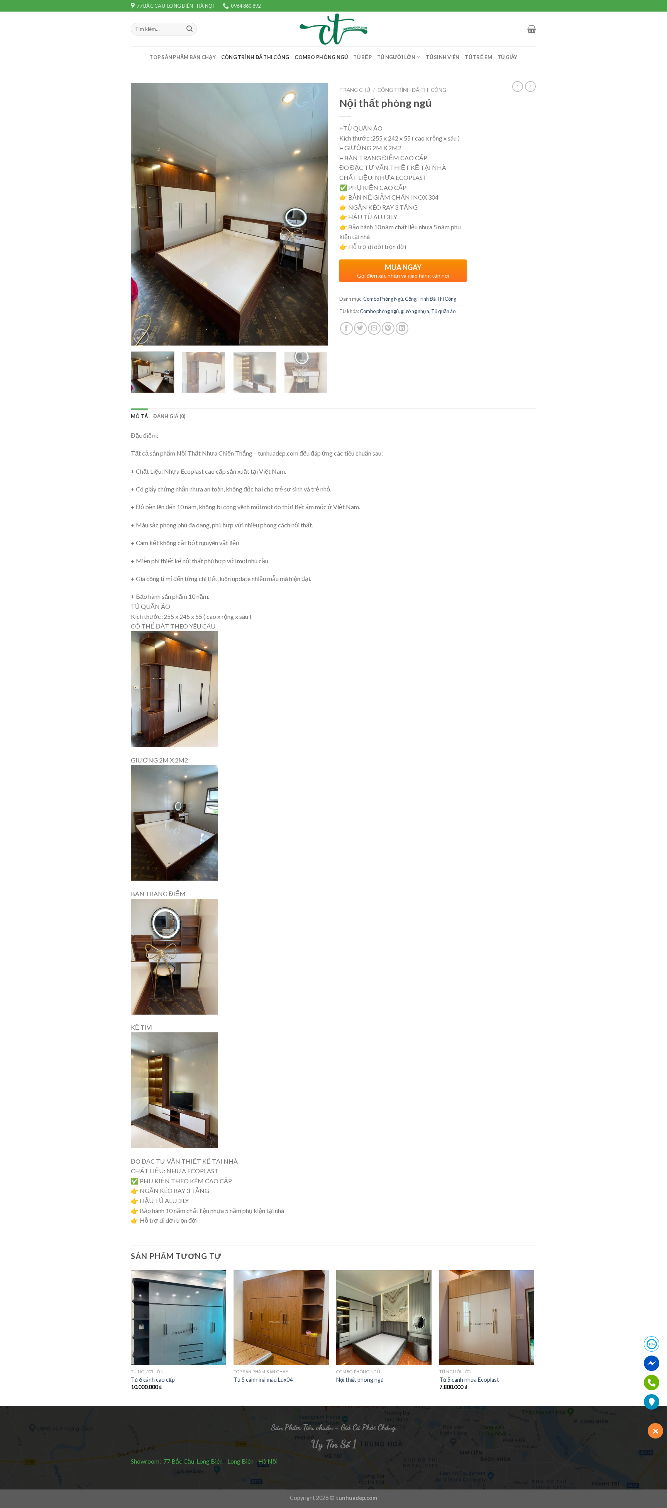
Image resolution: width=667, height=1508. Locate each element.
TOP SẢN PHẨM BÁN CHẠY (182, 57)
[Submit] (189, 29)
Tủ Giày (508, 57)
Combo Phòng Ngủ (321, 57)
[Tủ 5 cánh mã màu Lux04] (281, 1318)
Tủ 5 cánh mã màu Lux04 (263, 1379)
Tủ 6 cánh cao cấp (153, 1379)
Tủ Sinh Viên (442, 57)
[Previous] (144, 214)
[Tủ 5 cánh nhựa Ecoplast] (487, 1318)
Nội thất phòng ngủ (360, 1379)
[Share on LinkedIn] (402, 328)
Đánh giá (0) (169, 416)
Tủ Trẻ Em (478, 57)
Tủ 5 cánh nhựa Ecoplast (469, 1379)
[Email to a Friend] (374, 328)
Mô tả (139, 416)
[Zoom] (141, 336)
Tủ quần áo (443, 311)
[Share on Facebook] (346, 328)
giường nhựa (415, 311)
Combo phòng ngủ (379, 311)
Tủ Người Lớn (396, 57)
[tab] (139, 416)
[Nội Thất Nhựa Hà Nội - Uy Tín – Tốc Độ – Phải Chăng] (333, 29)
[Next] (314, 214)
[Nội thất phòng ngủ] (384, 1318)
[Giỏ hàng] (531, 28)
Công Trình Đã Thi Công (255, 57)
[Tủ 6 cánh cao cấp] (178, 1318)
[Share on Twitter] (360, 328)
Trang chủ (354, 90)
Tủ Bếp (362, 57)
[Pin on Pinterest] (388, 328)
